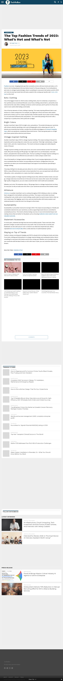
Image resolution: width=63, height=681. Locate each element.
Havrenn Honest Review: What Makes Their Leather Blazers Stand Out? (31, 292)
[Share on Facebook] (13, 81)
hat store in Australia (16, 228)
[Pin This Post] (31, 81)
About (5, 677)
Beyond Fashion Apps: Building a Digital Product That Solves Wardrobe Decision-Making (50, 276)
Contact (11, 677)
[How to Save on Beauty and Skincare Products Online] (13, 267)
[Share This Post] (22, 81)
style (20, 250)
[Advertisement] (31, 16)
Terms (22, 677)
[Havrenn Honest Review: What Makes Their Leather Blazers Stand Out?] (31, 284)
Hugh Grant (14, 43)
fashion (16, 250)
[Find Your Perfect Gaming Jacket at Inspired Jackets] (31, 267)
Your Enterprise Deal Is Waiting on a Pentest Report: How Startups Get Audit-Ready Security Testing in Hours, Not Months (12, 294)
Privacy (17, 677)
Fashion (6, 86)
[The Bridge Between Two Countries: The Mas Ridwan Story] (50, 284)
